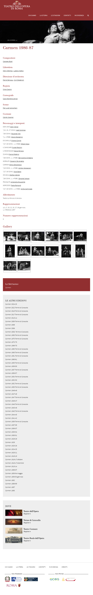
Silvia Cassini (7, 89)
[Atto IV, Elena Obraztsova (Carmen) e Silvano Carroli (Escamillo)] (80, 251)
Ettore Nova (25, 144)
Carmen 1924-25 (11, 449)
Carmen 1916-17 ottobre (14, 459)
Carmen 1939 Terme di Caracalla (16, 422)
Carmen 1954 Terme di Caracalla (16, 377)
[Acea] (54, 579)
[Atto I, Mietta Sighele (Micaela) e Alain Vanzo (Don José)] (52, 236)
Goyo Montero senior (10, 99)
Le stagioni (55, 15)
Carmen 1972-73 (11, 342)
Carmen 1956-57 (11, 373)
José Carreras (21, 130)
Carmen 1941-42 (11, 418)
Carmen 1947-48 (11, 394)
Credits (64, 567)
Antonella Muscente (18, 182)
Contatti (67, 15)
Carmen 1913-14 (11, 466)
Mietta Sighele (15, 175)
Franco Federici (14, 154)
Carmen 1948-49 (11, 390)
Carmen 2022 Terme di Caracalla (16, 308)
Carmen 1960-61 (11, 359)
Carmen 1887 (10, 487)
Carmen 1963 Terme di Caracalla (16, 352)
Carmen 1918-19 (11, 456)
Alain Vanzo (14, 127)
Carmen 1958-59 (11, 366)
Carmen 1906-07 (11, 470)
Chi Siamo (32, 15)
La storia (43, 15)
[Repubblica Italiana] (8, 579)
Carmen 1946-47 (11, 401)
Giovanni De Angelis (17, 161)
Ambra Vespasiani (25, 168)
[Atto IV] (10, 266)
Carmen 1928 (10, 442)
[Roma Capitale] (17, 585)
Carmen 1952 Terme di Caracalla (16, 384)
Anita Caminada (26, 189)
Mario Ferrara (19, 151)
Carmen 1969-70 (11, 346)
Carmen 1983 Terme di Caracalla (16, 335)
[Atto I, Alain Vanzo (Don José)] (66, 236)
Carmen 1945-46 (11, 408)
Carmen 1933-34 (11, 432)
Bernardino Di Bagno (26, 158)
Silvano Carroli (16, 141)
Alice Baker (17, 172)
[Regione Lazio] (31, 579)
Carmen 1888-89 (11, 484)
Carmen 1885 (10, 491)
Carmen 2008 (10, 325)
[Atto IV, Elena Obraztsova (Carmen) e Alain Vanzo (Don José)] (24, 266)
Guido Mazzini (17, 147)
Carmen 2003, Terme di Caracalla (16, 332)
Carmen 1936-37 (11, 428)
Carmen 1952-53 (11, 380)
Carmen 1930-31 (11, 435)
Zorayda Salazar (24, 178)
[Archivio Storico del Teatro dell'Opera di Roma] (17, 5)
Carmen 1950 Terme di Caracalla (16, 387)
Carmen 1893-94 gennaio (14, 477)
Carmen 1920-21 (11, 453)
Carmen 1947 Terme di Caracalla (16, 397)
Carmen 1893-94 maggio (14, 473)
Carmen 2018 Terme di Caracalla (16, 311)
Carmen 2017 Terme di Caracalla (16, 315)
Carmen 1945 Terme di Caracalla (16, 411)
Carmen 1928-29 (11, 439)
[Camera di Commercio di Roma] (68, 579)
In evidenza (79, 15)
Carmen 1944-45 (11, 415)
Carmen (8, 288)
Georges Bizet (7, 61)
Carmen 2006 (10, 328)
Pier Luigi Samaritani (10, 108)
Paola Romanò (16, 185)
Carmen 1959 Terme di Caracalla (16, 363)
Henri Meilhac (8, 71)
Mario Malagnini (17, 137)
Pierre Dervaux (8, 80)
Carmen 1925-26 (11, 446)
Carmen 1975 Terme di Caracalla (16, 339)
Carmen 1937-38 (11, 425)
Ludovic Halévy (18, 71)
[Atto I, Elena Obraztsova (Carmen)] (10, 236)
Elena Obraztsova (15, 165)
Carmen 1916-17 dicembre (14, 463)
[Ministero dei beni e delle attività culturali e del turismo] (17, 579)
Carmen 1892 (10, 480)
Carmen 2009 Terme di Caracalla (16, 321)
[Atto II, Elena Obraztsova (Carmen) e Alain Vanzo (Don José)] (80, 236)
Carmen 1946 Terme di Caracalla (16, 404)
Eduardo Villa (15, 134)
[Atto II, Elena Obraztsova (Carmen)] (38, 251)
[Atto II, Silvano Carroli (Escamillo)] (66, 251)
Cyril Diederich (19, 80)
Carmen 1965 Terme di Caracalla (16, 349)
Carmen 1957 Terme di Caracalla (16, 370)
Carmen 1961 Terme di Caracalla (16, 356)
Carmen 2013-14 (11, 318)
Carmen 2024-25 (11, 304)
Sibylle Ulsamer (8, 117)
